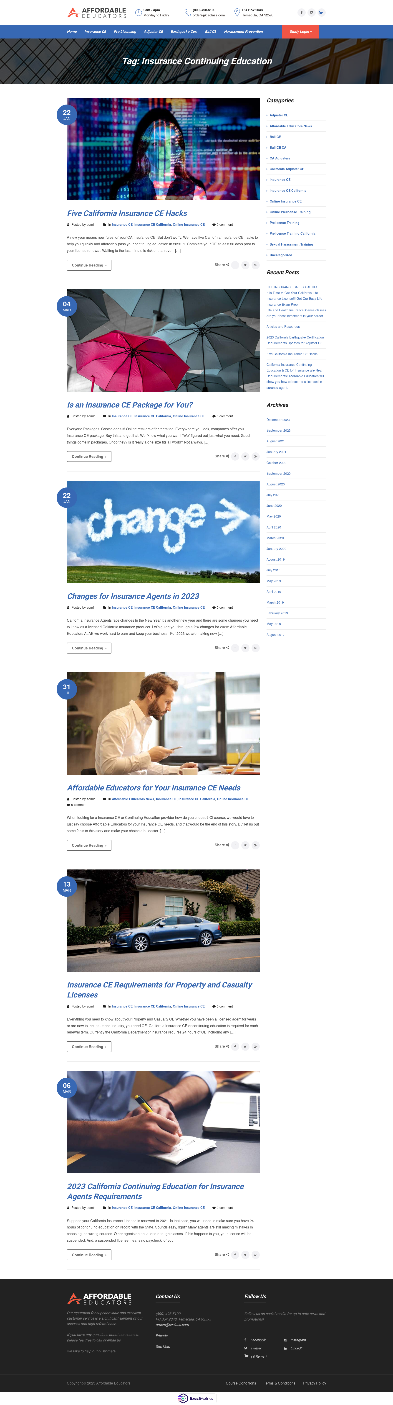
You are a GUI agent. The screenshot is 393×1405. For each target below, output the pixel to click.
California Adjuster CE (287, 169)
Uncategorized (281, 255)
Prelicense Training (285, 222)
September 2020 (279, 473)
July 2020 (273, 494)
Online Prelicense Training (290, 212)
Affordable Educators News (133, 799)
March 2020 (275, 538)
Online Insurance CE (189, 224)
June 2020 (274, 505)
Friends (161, 1335)
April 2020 (274, 527)
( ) (258, 1356)
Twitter (255, 1348)
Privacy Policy (314, 1383)
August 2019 (276, 559)
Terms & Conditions (279, 1383)
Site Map (163, 1346)
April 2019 (274, 591)
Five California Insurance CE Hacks (127, 213)
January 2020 (276, 548)
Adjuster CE (279, 115)
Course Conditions (241, 1383)
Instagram (298, 1340)
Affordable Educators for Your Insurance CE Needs (153, 787)
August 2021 (276, 441)
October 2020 (276, 462)
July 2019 (273, 570)
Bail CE (275, 136)
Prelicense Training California (292, 233)
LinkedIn (296, 1348)
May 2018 (274, 623)
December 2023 (278, 419)
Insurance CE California (152, 224)
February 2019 (277, 613)
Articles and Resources (283, 326)
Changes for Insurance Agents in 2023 (133, 596)
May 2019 (274, 581)
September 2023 (279, 430)
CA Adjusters (280, 158)
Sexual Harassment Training (291, 244)
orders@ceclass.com (172, 1325)
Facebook (257, 1340)
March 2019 (275, 602)
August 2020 (276, 484)
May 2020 (274, 516)
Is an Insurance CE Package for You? (129, 404)
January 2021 (276, 451)
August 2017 (276, 634)
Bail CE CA (278, 147)
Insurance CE (122, 224)
